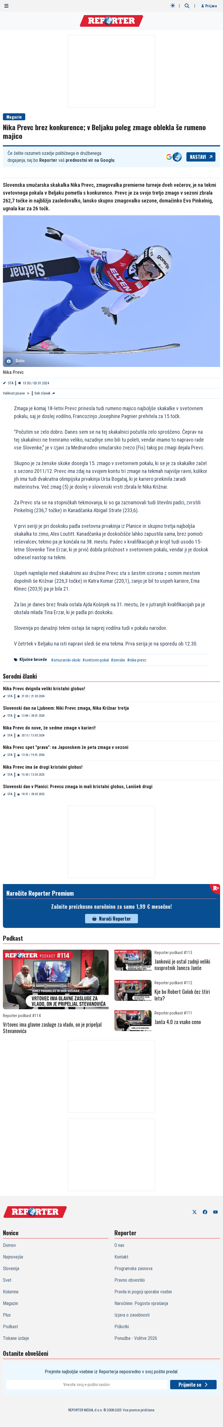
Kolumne (11, 1292)
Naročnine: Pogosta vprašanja (141, 1303)
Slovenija (11, 1268)
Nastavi (198, 156)
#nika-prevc (136, 660)
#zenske (118, 660)
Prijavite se (190, 1384)
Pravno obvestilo (129, 1280)
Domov (9, 1245)
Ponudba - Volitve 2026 (135, 1338)
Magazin (14, 117)
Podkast (10, 1326)
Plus (7, 1315)
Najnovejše (13, 1257)
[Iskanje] (187, 5)
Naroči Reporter (115, 918)
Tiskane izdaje (16, 1338)
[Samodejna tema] (172, 5)
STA (10, 383)
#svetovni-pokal (95, 660)
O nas (119, 1245)
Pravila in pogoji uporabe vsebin (143, 1292)
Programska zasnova (133, 1268)
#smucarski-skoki (65, 660)
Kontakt (121, 1257)
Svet (7, 1280)
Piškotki (121, 1326)
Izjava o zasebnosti (132, 1315)
